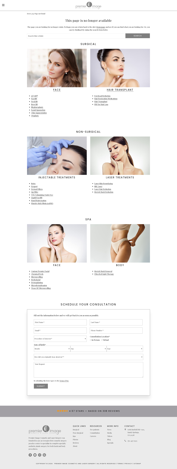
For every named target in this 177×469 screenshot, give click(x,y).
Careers (93, 436)
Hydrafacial (35, 280)
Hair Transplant (120, 90)
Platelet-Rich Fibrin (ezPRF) (42, 203)
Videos (109, 436)
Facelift (34, 98)
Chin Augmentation (39, 113)
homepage (101, 27)
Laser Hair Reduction (102, 189)
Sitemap (137, 464)
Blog (109, 439)
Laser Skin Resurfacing (103, 183)
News (109, 430)
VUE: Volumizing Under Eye (42, 195)
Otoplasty (35, 115)
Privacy (128, 464)
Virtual (106, 340)
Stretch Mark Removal (103, 271)
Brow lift (34, 104)
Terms (120, 464)
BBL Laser (98, 186)
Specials (110, 443)
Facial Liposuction (38, 110)
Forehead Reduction (102, 96)
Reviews (76, 443)
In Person (96, 340)
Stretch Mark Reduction (103, 192)
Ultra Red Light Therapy (104, 274)
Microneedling (37, 277)
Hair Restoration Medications (105, 98)
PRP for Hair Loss (101, 104)
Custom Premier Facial (40, 271)
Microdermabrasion (39, 285)
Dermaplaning (37, 282)
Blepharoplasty (37, 107)
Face (57, 90)
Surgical (76, 430)
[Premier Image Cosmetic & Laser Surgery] (88, 5)
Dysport (34, 186)
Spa (74, 436)
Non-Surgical (78, 433)
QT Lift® (34, 96)
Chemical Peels (37, 274)
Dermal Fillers (37, 189)
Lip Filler (34, 192)
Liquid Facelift (36, 197)
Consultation (95, 433)
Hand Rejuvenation (38, 200)
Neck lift (34, 101)
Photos (75, 439)
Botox (33, 183)
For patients (94, 430)
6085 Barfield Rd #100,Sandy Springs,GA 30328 (136, 432)
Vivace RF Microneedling (41, 288)
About (75, 446)
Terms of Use (64, 381)
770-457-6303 (132, 441)
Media (109, 433)
